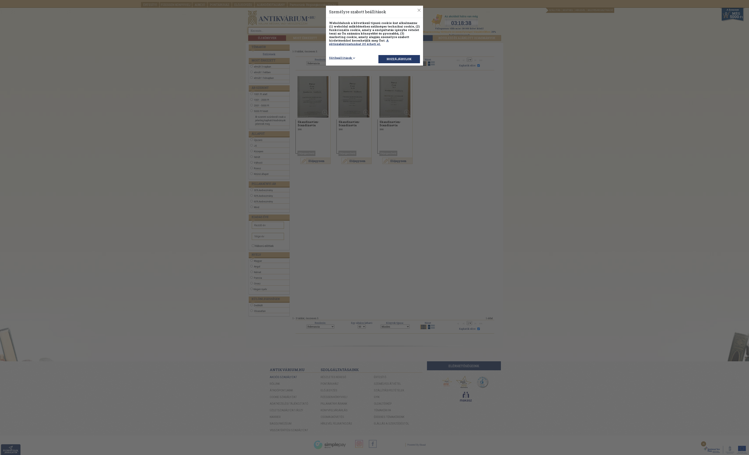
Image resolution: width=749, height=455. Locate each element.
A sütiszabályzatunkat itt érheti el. (359, 42)
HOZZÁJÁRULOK (399, 59)
